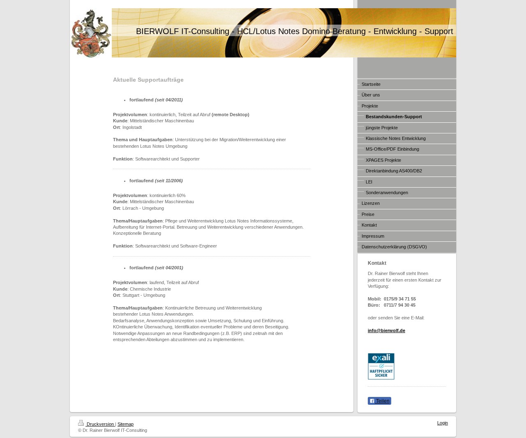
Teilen (382, 401)
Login (442, 422)
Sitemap (126, 424)
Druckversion (100, 424)
